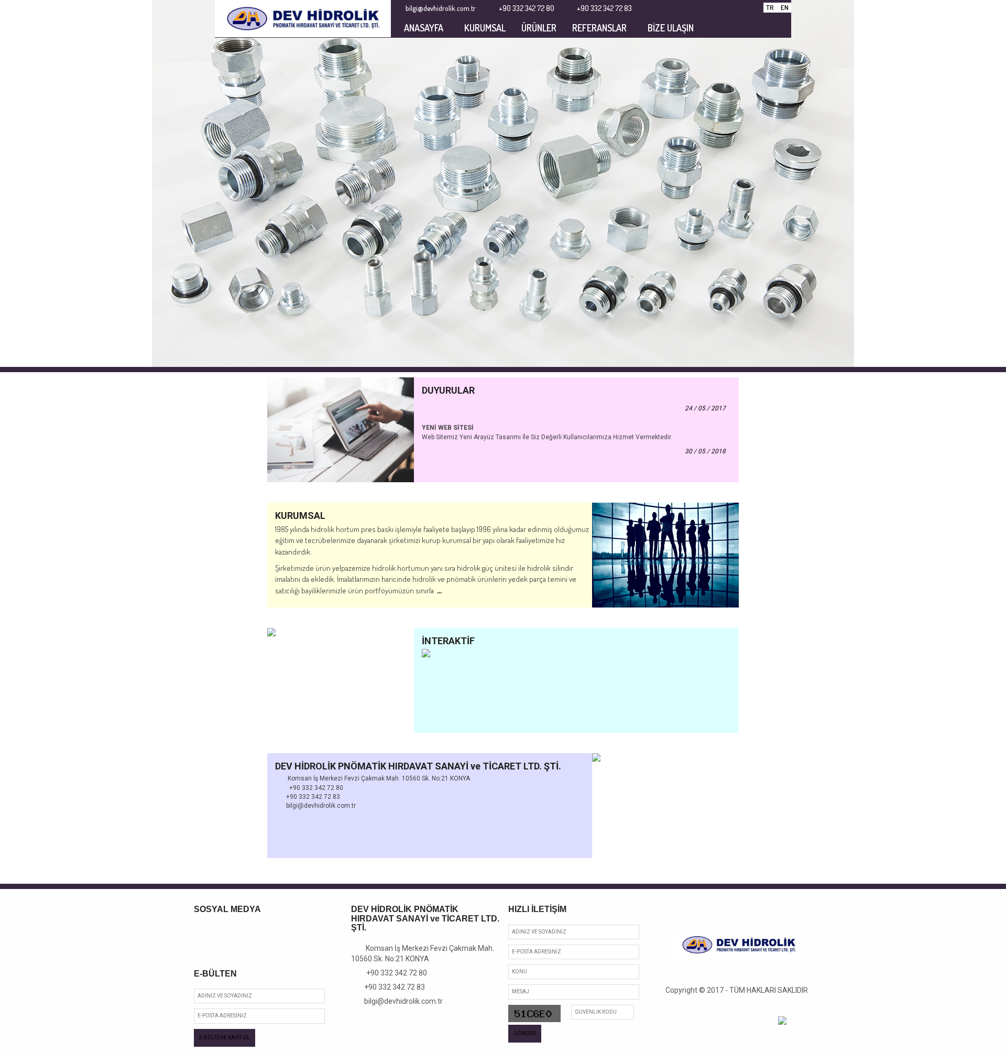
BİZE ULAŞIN (671, 28)
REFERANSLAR (599, 28)
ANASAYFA (423, 28)
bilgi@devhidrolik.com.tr (400, 1001)
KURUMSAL (485, 28)
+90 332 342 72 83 (391, 987)
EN (785, 7)
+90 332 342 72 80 (392, 973)
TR (770, 7)
